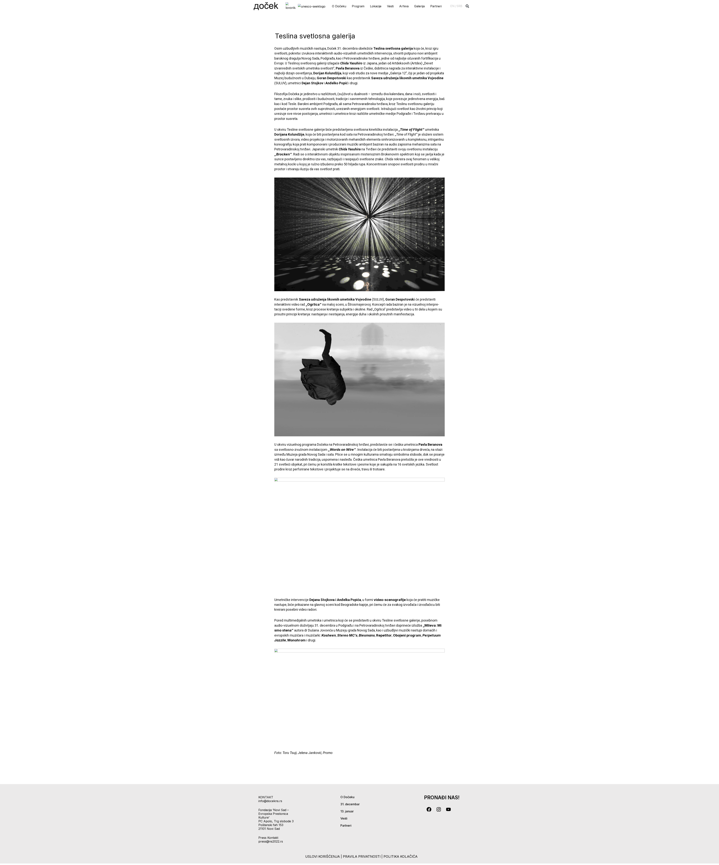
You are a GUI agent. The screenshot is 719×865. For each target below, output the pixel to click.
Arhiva (404, 6)
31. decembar (350, 804)
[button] (467, 6)
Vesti (390, 6)
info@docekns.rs (270, 801)
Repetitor (384, 635)
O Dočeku (339, 6)
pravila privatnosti (362, 856)
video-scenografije (390, 600)
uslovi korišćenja (322, 856)
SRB (459, 6)
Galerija (419, 6)
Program (358, 6)
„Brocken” (283, 154)
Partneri (436, 6)
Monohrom (296, 640)
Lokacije (375, 6)
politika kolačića (400, 856)
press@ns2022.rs (270, 841)
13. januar (347, 811)
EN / (453, 6)
